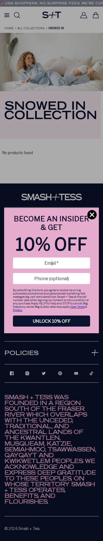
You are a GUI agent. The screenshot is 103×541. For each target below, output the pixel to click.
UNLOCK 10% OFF (52, 321)
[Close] (92, 214)
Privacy (17, 310)
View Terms (77, 306)
